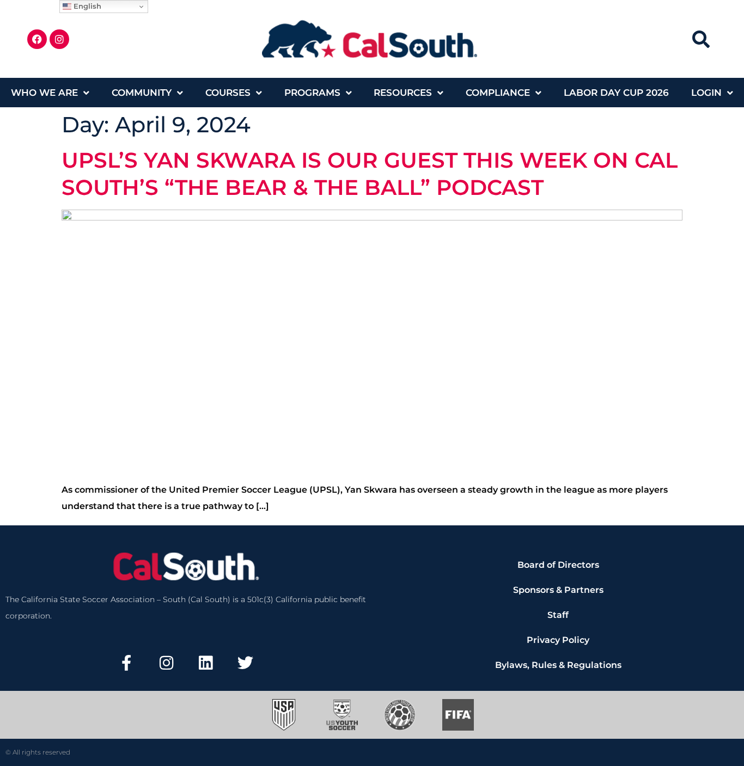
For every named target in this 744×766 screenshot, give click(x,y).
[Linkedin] (205, 663)
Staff (558, 615)
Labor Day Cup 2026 (616, 92)
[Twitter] (245, 663)
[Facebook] (37, 39)
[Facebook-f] (126, 663)
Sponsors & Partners (558, 590)
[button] (701, 39)
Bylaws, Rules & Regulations (558, 665)
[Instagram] (59, 39)
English (86, 6)
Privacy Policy (558, 640)
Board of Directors (558, 565)
